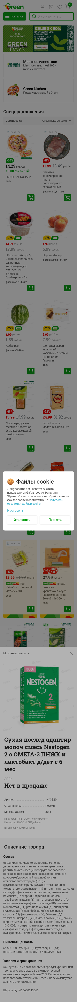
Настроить (15, 510)
